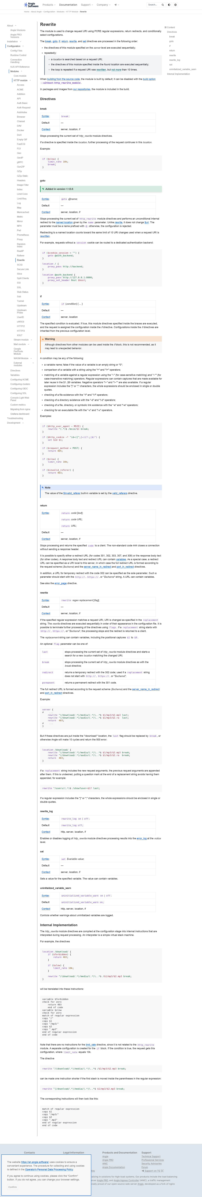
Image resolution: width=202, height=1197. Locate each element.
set (170, 64)
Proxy (20, 239)
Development (13, 423)
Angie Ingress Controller (126, 1180)
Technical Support (151, 1156)
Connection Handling (16, 60)
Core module (20, 76)
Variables (15, 375)
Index (19, 189)
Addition (21, 94)
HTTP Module (72, 12)
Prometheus (23, 235)
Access (20, 85)
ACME (20, 89)
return (172, 50)
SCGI (19, 264)
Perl (19, 230)
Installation (12, 41)
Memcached (23, 212)
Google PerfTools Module (18, 351)
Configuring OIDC (19, 388)
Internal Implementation (178, 74)
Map (19, 207)
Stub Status (22, 292)
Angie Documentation (113, 1167)
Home (26, 12)
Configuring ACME (19, 379)
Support (86, 5)
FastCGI (21, 144)
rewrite (172, 55)
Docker (20, 130)
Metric (20, 216)
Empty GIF (22, 139)
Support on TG (152, 1170)
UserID (20, 317)
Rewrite (83, 12)
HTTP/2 (21, 326)
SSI (19, 283)
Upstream (22, 305)
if (169, 46)
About (10, 25)
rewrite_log (174, 60)
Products (48, 5)
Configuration (49, 12)
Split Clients (23, 278)
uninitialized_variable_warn (182, 69)
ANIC (105, 1163)
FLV (19, 148)
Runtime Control (18, 55)
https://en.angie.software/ (35, 1162)
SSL (19, 287)
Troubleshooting (15, 418)
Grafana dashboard (19, 414)
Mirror (20, 221)
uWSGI (20, 321)
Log (19, 203)
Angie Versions (17, 30)
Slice (19, 273)
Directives (15, 370)
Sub (19, 296)
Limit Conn (22, 194)
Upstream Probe (22, 311)
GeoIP (20, 157)
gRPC (20, 162)
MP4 (19, 226)
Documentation (68, 5)
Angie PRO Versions (16, 35)
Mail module (20, 344)
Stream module (21, 339)
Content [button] (171, 27)
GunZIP (21, 166)
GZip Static (22, 176)
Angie (105, 1156)
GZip (19, 171)
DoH (19, 135)
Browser (21, 117)
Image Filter (23, 185)
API (19, 98)
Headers (21, 180)
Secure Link (23, 269)
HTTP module (20, 80)
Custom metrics (18, 404)
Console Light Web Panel (19, 398)
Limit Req (21, 198)
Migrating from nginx (20, 409)
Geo (19, 153)
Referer (20, 255)
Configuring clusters (20, 384)
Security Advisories (152, 1163)
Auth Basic (22, 103)
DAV (19, 126)
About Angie (36, 12)
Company (102, 5)
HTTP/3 (21, 331)
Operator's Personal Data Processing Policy (49, 1169)
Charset (21, 121)
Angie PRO (107, 1160)
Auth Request (23, 107)
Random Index (21, 245)
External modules (18, 364)
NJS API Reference (20, 67)
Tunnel (20, 301)
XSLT (19, 335)
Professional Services (153, 1160)
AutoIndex (22, 112)
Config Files (16, 50)
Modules (60, 12)
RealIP (20, 251)
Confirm (12, 1187)
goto (171, 41)
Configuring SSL (18, 393)
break (172, 36)
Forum (145, 1167)
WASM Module (21, 358)
